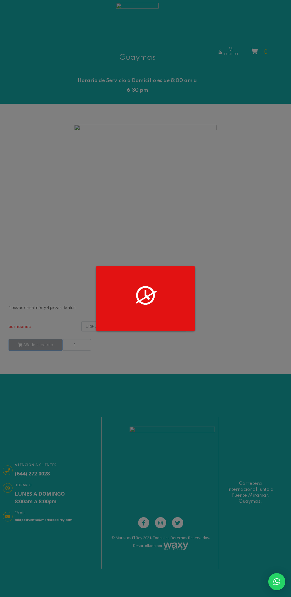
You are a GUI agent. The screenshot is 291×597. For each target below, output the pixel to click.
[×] (276, 581)
